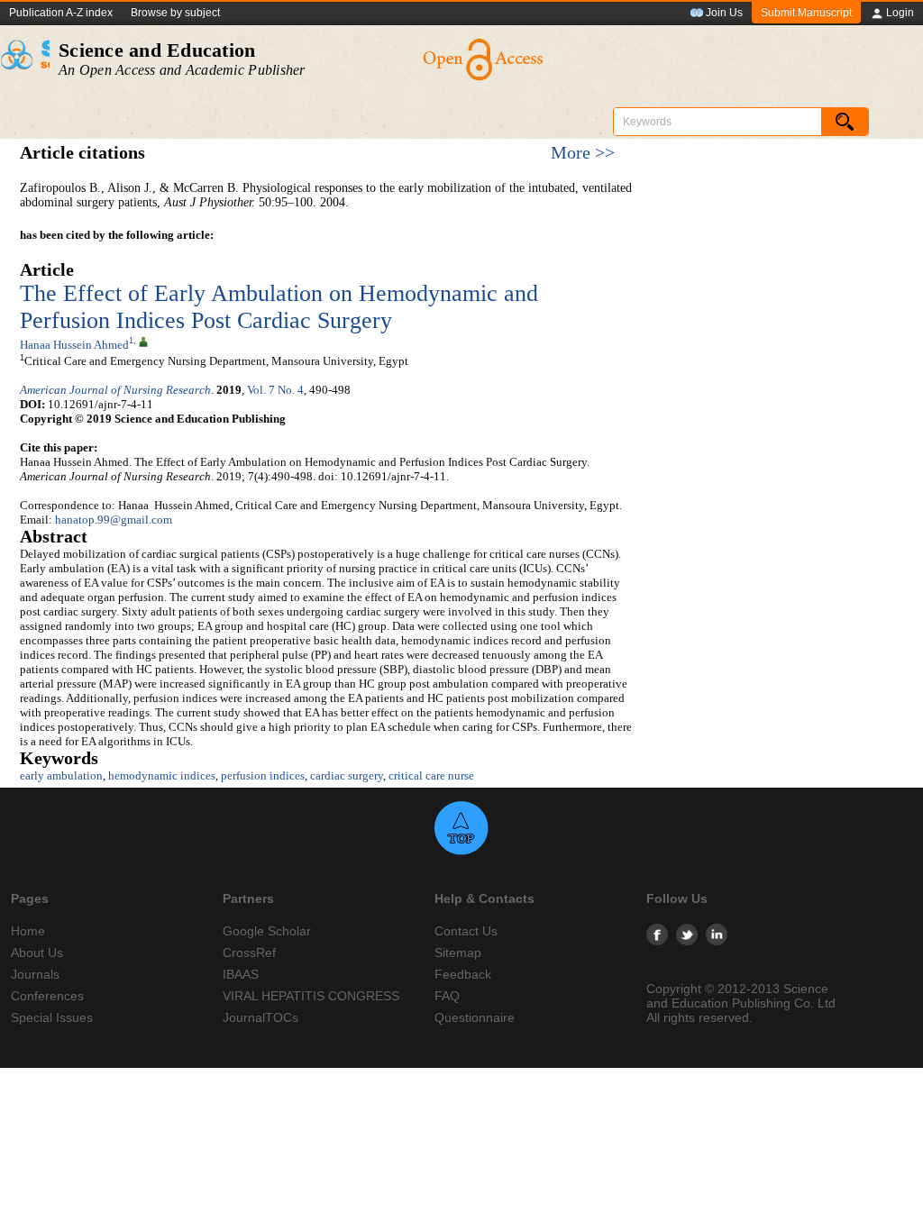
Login (900, 12)
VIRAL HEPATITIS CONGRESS (311, 996)
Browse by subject (175, 12)
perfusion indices (263, 775)
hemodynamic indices (161, 775)
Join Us (724, 12)
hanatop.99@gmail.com (113, 519)
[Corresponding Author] (143, 340)
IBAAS (241, 974)
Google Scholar (267, 931)
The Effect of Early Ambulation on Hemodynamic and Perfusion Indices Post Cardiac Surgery (279, 306)
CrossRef (249, 952)
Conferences (47, 996)
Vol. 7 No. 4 (275, 390)
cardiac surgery (346, 775)
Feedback (462, 974)
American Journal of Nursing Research (115, 390)
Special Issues (52, 1017)
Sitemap (457, 952)
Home (28, 931)
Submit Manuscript (806, 12)
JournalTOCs (260, 1017)
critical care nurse (431, 775)
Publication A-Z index (61, 12)
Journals (35, 974)
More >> (583, 152)
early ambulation (61, 775)
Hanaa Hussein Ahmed (74, 344)
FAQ (447, 996)
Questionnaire (474, 1017)
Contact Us (466, 931)
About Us (37, 952)
